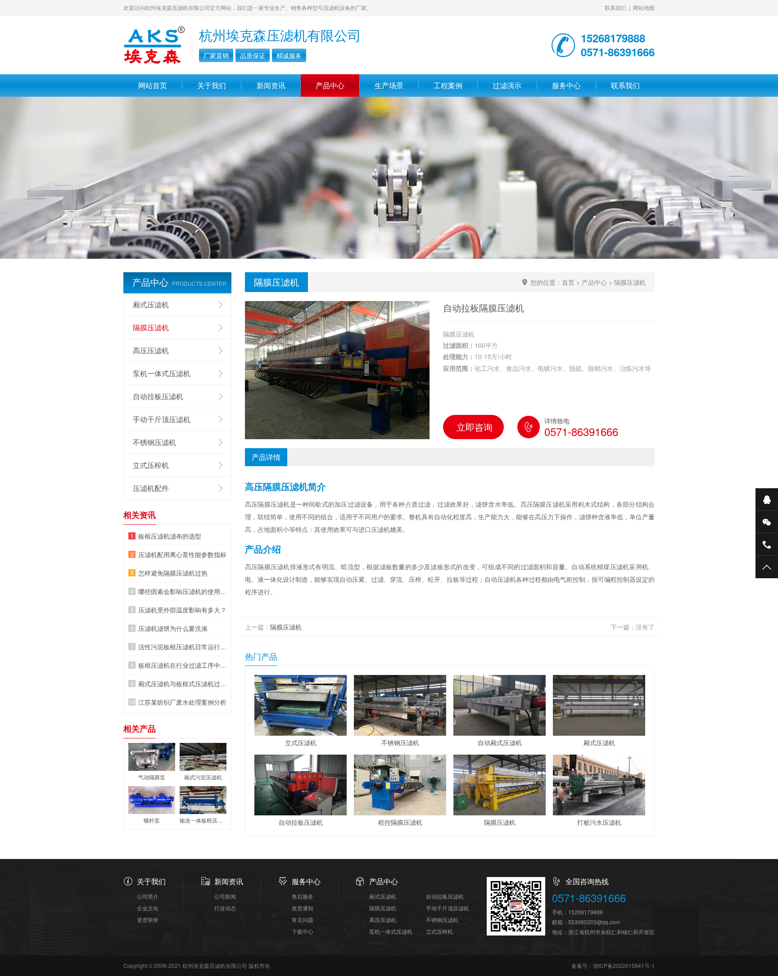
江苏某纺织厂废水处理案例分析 (182, 701)
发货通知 (302, 908)
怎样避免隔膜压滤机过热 (173, 572)
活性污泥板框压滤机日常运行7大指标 (182, 646)
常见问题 (302, 919)
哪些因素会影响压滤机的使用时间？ (182, 591)
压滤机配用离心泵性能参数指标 (182, 554)
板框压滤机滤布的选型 (169, 535)
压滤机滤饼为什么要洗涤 (173, 628)
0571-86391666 (589, 898)
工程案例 (448, 85)
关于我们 (211, 85)
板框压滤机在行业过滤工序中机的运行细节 (182, 665)
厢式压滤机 (151, 304)
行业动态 (225, 908)
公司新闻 (225, 896)
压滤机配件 (151, 488)
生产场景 (389, 85)
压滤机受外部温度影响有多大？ (182, 609)
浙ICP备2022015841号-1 (624, 965)
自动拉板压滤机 (158, 396)
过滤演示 (507, 85)
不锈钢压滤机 (154, 442)
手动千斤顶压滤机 (161, 419)
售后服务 (302, 896)
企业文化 (147, 908)
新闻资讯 (271, 85)
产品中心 (330, 85)
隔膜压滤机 (630, 282)
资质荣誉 (147, 919)
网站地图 (644, 7)
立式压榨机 (151, 465)
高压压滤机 (151, 350)
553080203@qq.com (594, 922)
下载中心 (302, 931)
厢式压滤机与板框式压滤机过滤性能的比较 (182, 683)
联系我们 (615, 7)
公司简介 (147, 896)
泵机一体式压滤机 (161, 373)
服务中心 (566, 85)
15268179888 (585, 912)
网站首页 (152, 85)
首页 (568, 282)
